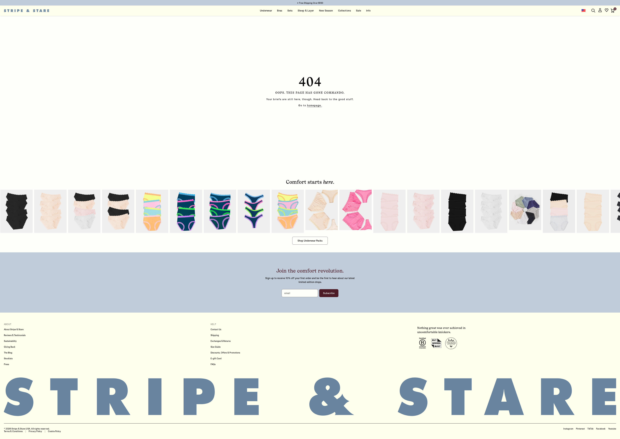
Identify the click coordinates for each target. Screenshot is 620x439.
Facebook (601, 428)
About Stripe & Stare (14, 329)
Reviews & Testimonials (15, 335)
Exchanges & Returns (221, 341)
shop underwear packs (310, 240)
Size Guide (216, 347)
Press (6, 364)
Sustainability (10, 341)
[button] (613, 11)
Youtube (612, 428)
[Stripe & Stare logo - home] (26, 10)
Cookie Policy (54, 431)
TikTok (590, 428)
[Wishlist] (607, 10)
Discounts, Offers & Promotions (225, 352)
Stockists (8, 358)
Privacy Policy (35, 431)
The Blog (8, 352)
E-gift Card (216, 358)
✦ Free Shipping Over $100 (310, 3)
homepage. (314, 105)
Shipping (215, 335)
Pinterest (580, 428)
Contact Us (216, 329)
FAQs (213, 364)
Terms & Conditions (13, 431)
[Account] (600, 10)
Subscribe (329, 293)
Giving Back (9, 347)
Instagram (568, 428)
